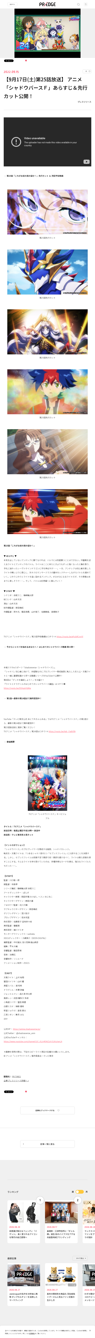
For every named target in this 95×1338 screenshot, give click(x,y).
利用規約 (32, 1333)
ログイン (12, 4)
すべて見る (80, 1258)
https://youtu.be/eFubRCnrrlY (70, 636)
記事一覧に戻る (47, 1144)
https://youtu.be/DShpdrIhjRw (17, 688)
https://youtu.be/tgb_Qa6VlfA (62, 731)
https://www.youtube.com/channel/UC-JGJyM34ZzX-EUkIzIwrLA (33, 1041)
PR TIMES (16, 1076)
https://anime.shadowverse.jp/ (26, 1028)
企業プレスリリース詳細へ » (16, 1080)
